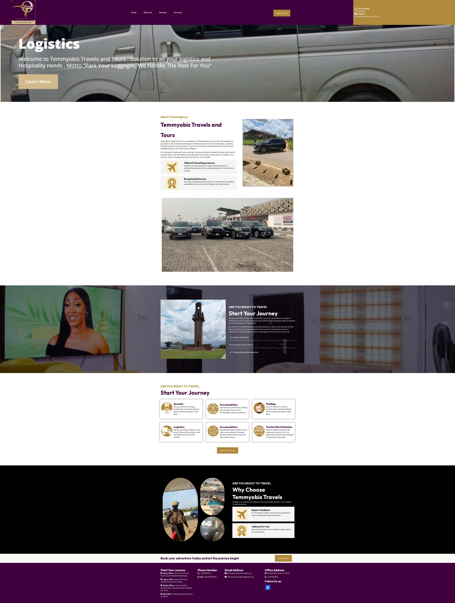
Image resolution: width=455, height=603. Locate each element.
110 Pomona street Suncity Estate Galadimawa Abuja (175, 574)
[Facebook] (268, 587)
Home (133, 12)
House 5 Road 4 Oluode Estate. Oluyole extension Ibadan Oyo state (176, 587)
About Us (148, 12)
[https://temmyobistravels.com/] (23, 12)
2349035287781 (210, 577)
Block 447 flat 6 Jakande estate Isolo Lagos (174, 580)
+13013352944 (205, 573)
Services (163, 12)
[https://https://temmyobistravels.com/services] (227, 63)
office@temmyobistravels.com (239, 573)
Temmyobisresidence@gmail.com (240, 577)
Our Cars (178, 12)
